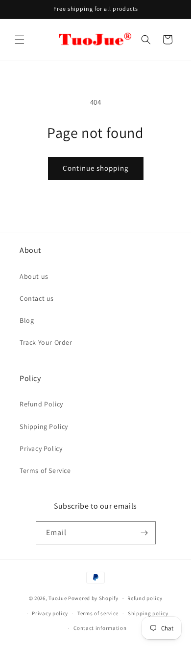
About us (34, 276)
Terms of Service (45, 470)
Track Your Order (46, 342)
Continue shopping (96, 168)
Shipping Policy (44, 426)
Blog (27, 320)
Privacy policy (50, 613)
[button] (19, 39)
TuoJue (57, 598)
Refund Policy (41, 404)
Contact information (99, 628)
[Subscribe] (144, 532)
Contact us (37, 298)
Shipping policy (148, 613)
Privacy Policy (41, 448)
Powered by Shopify (93, 598)
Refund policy (144, 598)
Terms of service (98, 613)
